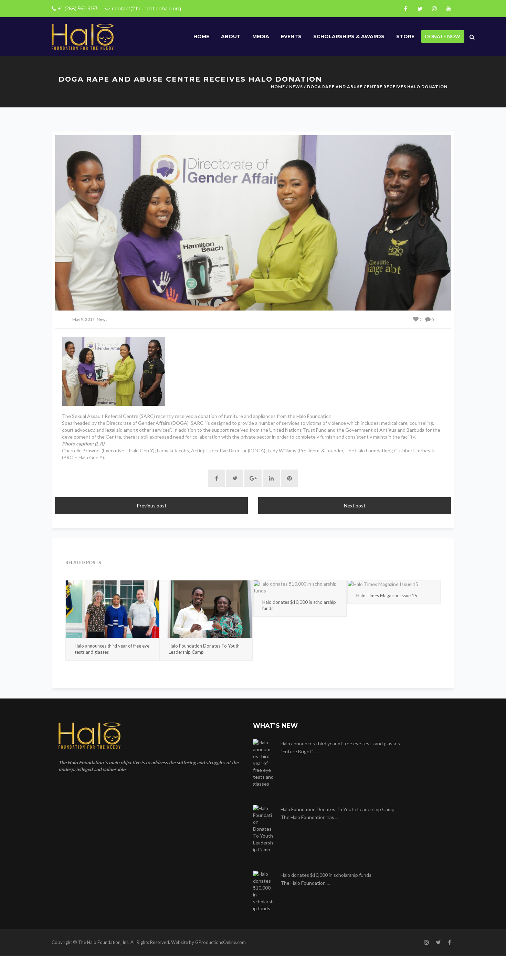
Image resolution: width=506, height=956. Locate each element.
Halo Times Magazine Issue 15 (386, 595)
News (296, 86)
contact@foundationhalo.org (146, 9)
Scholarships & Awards (348, 36)
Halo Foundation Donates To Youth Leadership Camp (204, 649)
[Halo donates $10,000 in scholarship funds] (300, 587)
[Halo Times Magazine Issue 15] (394, 584)
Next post (355, 505)
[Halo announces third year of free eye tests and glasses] (112, 609)
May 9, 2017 (83, 319)
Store (405, 36)
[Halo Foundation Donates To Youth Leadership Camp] (206, 609)
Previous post (152, 505)
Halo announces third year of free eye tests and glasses (112, 649)
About (231, 36)
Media (260, 36)
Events (291, 36)
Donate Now (442, 36)
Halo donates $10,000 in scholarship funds (299, 605)
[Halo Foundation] (83, 36)
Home (201, 36)
